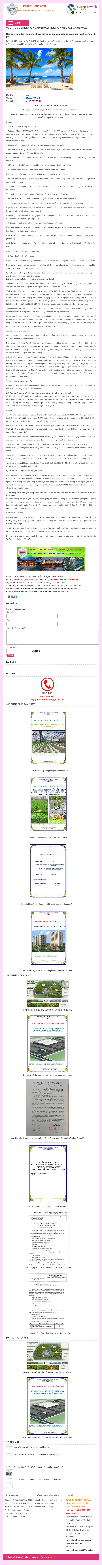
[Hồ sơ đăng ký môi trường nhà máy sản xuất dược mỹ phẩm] (47, 1265)
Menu (18, 23)
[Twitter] (15, 597)
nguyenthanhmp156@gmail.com (27, 591)
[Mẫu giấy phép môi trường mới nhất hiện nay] (9, 1448)
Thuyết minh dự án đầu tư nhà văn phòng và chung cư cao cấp (47, 971)
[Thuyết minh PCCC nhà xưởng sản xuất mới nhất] (47, 1203)
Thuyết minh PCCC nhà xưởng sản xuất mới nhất (47, 1206)
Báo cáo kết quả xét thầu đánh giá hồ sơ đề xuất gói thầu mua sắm (47, 904)
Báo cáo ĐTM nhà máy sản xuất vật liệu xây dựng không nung (47, 1075)
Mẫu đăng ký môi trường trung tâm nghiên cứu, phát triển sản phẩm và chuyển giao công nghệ (47, 1138)
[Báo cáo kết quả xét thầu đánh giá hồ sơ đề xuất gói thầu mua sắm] (47, 901)
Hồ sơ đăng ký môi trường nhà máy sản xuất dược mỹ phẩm (47, 1268)
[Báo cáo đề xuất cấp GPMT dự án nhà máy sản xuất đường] (9, 1483)
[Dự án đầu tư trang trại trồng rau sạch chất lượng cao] (47, 768)
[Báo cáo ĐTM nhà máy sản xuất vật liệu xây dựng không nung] (47, 1072)
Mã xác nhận (12, 647)
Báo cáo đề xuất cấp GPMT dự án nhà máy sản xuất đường (37, 1479)
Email (9, 620)
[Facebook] (9, 597)
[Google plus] (12, 597)
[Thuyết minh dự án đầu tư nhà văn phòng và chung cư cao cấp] (47, 968)
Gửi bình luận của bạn (16, 628)
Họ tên (10, 612)
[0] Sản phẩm (88, 7)
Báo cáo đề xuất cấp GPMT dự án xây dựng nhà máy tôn (36, 1454)
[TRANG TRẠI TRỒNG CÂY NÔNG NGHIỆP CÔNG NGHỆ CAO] (47, 1007)
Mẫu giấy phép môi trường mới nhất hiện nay (31, 1447)
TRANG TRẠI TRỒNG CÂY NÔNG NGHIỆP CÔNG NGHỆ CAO (47, 1010)
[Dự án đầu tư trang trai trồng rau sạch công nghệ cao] (47, 834)
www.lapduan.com (74, 1543)
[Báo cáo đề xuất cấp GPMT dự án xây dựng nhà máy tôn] (9, 1458)
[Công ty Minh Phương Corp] (51, 9)
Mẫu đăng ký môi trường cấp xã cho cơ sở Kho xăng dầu (47, 1333)
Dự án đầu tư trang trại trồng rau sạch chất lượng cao (47, 771)
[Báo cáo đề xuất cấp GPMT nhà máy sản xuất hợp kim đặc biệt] (9, 1471)
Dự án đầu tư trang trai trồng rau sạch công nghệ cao (47, 837)
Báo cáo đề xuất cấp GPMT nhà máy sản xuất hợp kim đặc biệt (38, 1467)
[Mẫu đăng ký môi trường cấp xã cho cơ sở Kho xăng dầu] (47, 1330)
